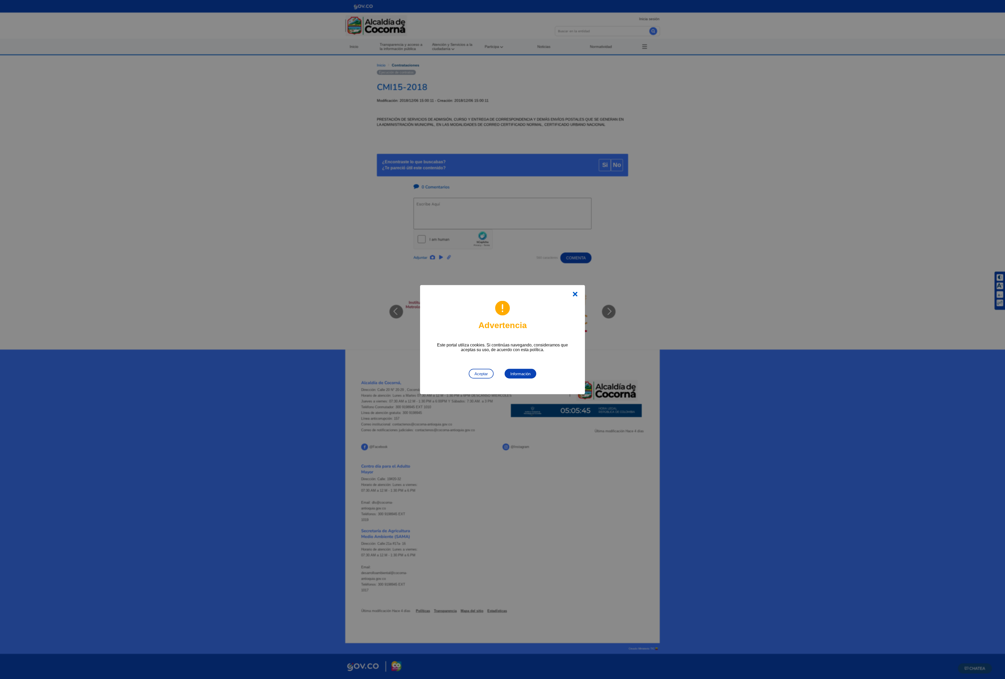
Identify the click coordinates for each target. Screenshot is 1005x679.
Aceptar (481, 373)
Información (520, 373)
